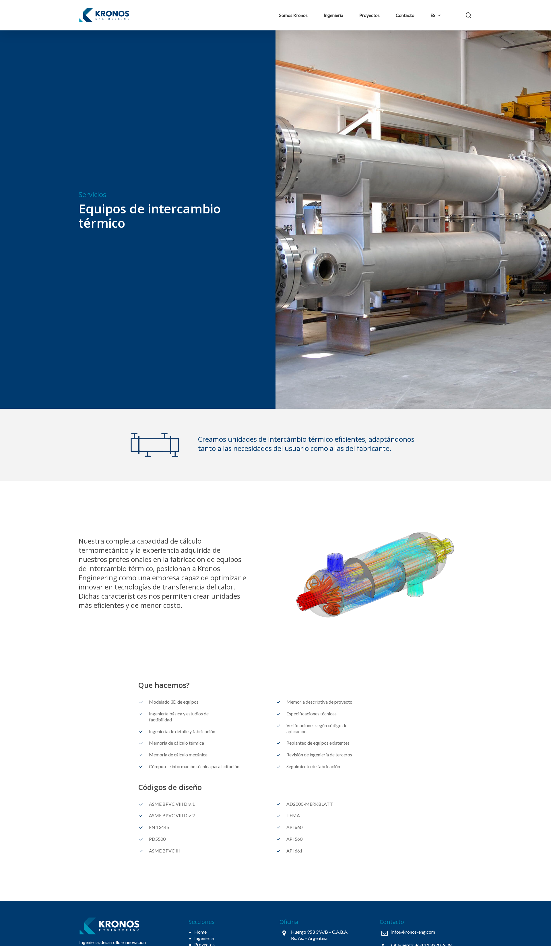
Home (200, 932)
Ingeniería (204, 938)
